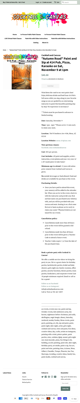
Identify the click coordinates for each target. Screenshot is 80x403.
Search (24, 377)
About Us (45, 43)
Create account (47, 2)
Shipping (44, 79)
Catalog (35, 43)
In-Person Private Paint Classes (54, 34)
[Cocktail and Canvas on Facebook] (46, 377)
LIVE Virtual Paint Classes (13, 38)
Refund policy (26, 382)
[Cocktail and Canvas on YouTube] (55, 377)
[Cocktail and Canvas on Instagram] (52, 377)
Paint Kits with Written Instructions (63, 38)
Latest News (7, 373)
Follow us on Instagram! (50, 286)
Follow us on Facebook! (49, 283)
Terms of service (27, 379)
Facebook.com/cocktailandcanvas (53, 147)
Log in (37, 2)
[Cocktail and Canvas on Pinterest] (49, 377)
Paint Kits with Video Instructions (36, 38)
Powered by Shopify (52, 395)
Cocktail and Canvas (39, 395)
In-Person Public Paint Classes (30, 34)
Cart (58, 2)
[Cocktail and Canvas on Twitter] (42, 377)
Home (15, 34)
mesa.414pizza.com (63, 140)
